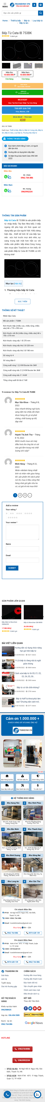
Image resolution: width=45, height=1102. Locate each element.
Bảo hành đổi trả (30, 983)
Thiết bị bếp (16, 20)
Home (5, 20)
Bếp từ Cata (9, 133)
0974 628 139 (34, 933)
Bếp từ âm (23, 23)
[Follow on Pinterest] (35, 1008)
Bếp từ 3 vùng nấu (30, 130)
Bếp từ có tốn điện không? (28, 687)
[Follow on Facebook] (26, 1008)
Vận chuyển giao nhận (33, 986)
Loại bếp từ (38, 20)
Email (8, 555)
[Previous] (6, 50)
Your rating (11, 510)
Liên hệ (4, 979)
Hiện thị (18, 283)
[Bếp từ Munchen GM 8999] (33, 612)
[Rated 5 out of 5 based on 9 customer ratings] (6, 36)
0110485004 (14, 1093)
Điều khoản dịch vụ (31, 994)
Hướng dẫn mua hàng (32, 975)
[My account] (34, 5)
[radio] (9, 74)
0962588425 (6, 1010)
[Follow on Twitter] (30, 1008)
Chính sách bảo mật (32, 990)
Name (8, 544)
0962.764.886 (27, 178)
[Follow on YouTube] (39, 1008)
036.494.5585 (14, 1015)
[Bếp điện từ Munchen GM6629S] (11, 612)
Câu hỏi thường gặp (9, 986)
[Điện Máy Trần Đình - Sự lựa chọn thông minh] (20, 5)
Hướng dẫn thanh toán (33, 979)
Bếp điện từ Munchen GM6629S (9, 623)
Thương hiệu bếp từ (30, 133)
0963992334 (26, 191)
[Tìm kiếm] (40, 13)
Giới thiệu (5, 975)
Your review (11, 522)
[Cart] (40, 5)
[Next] (39, 50)
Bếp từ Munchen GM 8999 (33, 622)
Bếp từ (27, 20)
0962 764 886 (12, 933)
